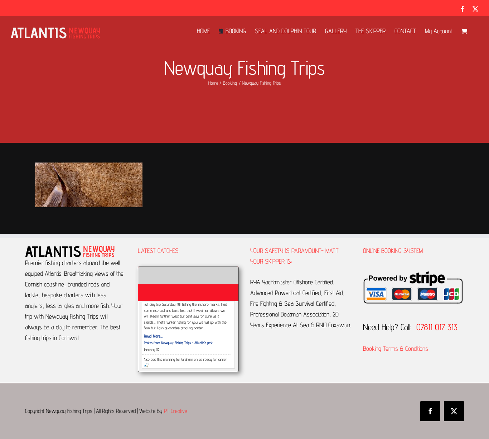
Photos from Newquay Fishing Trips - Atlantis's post (178, 342)
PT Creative (175, 411)
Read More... (153, 336)
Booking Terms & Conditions (396, 348)
